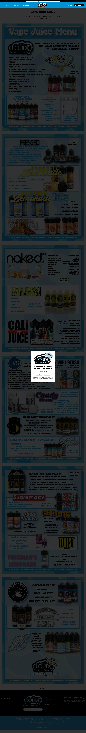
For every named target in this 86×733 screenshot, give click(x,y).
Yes (39, 374)
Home (3, 5)
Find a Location (78, 5)
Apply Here (69, 5)
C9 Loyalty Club (26, 5)
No (47, 374)
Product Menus (16, 5)
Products (8, 5)
